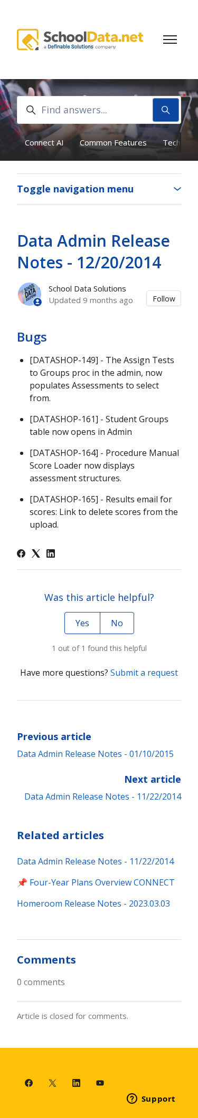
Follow (164, 299)
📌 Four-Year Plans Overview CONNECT (96, 882)
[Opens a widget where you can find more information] (151, 1099)
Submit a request (144, 672)
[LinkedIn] (50, 554)
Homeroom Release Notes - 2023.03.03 (93, 903)
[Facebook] (21, 554)
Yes (82, 623)
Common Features (113, 142)
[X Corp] (36, 554)
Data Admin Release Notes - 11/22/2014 (102, 796)
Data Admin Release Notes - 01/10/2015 (95, 754)
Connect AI (44, 142)
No (117, 623)
